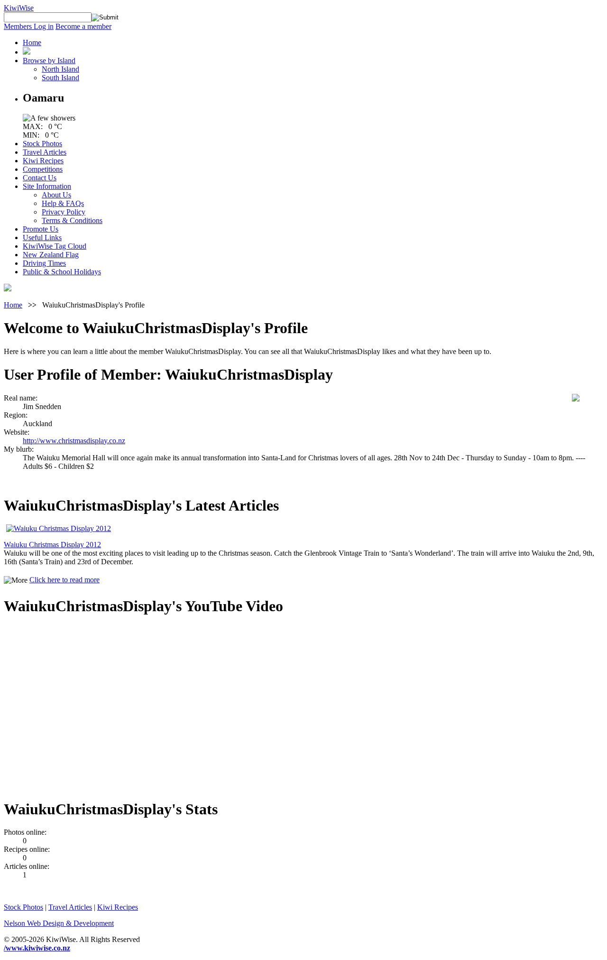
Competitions (43, 169)
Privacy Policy (63, 212)
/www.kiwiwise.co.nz (37, 948)
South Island (60, 78)
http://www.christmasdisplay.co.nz (74, 441)
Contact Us (39, 178)
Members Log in (29, 26)
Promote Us (40, 229)
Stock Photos (42, 144)
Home (32, 42)
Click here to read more (64, 580)
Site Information (47, 186)
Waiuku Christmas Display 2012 (52, 545)
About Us (56, 195)
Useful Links (42, 237)
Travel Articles (44, 152)
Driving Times (44, 263)
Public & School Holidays (62, 272)
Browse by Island (49, 60)
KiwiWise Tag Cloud (54, 246)
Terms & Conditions (72, 220)
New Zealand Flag (51, 255)
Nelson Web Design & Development (59, 923)
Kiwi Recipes (43, 161)
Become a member (83, 26)
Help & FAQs (63, 203)
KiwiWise (19, 8)
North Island (60, 69)
